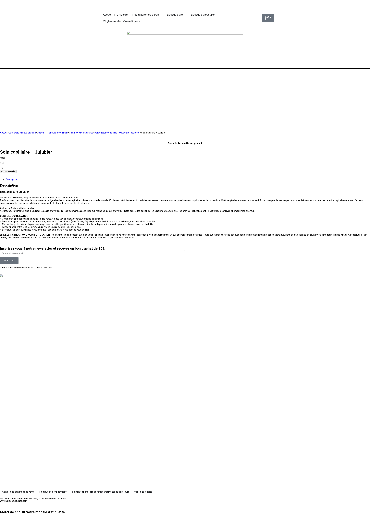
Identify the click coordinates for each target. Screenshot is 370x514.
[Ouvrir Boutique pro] (185, 15)
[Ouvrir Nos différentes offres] (161, 15)
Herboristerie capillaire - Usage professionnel (117, 132)
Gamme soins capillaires (81, 132)
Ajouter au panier (8, 171)
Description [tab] (11, 179)
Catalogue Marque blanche (22, 132)
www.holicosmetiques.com (13, 501)
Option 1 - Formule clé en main (52, 132)
